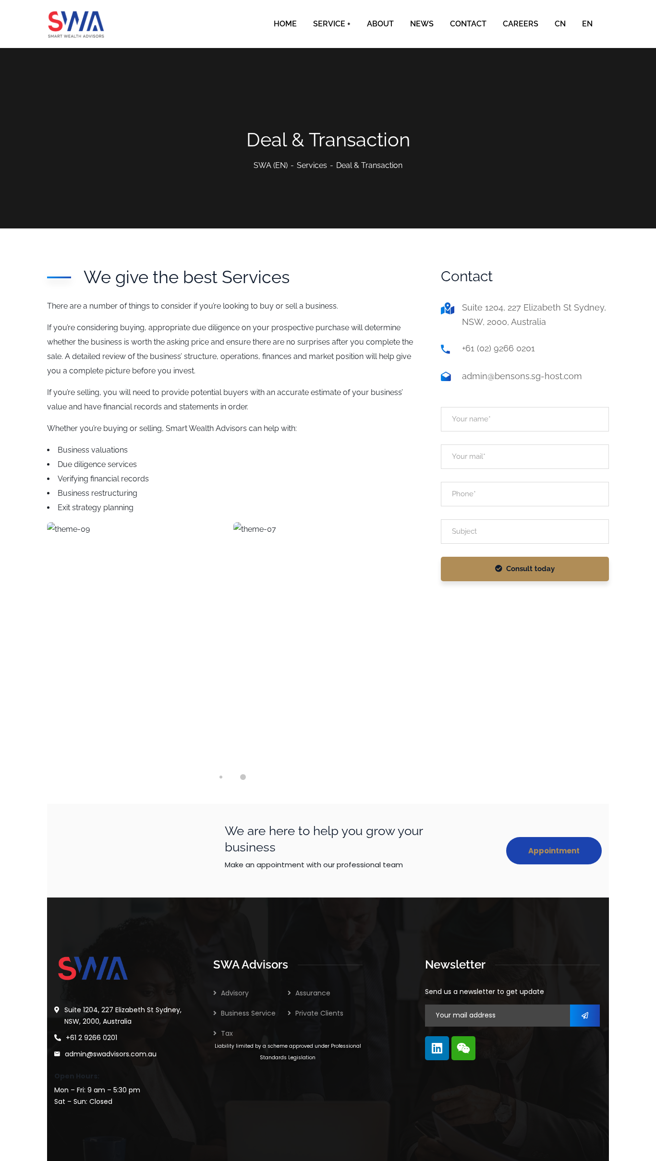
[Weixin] (463, 1048)
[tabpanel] (139, 638)
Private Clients (319, 1013)
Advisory (235, 993)
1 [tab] (220, 777)
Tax (227, 1033)
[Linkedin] (437, 1048)
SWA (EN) (271, 165)
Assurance (312, 993)
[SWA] (76, 24)
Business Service (248, 1013)
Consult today (530, 568)
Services (312, 165)
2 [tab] (243, 777)
